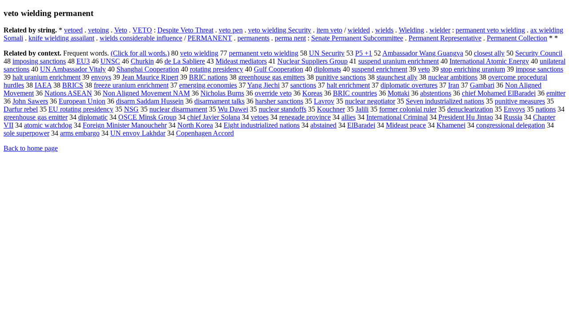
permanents (253, 38)
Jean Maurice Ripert (150, 77)
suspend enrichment (379, 69)
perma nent (290, 38)
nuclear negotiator (370, 101)
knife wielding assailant (61, 38)
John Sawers (30, 101)
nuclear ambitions (452, 77)
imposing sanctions (39, 61)
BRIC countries (355, 93)
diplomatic (93, 117)
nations (546, 109)
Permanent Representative (445, 38)
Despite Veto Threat (185, 30)
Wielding (411, 30)
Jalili (362, 109)
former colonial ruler (408, 109)
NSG (131, 109)
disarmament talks (219, 101)
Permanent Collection (517, 38)
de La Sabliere (184, 61)
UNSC (110, 61)
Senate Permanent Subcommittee (357, 38)
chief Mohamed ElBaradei (499, 93)
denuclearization (470, 109)
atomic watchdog (48, 125)
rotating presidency (216, 69)
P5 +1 (363, 53)
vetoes (259, 117)
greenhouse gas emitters (271, 77)
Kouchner (331, 109)
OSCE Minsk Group (147, 117)
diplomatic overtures (409, 85)
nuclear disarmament (178, 109)
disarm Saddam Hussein (150, 101)
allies (348, 117)
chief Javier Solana (213, 117)
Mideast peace (406, 125)
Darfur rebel (21, 109)
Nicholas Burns (222, 93)
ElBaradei (361, 125)
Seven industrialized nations (445, 101)
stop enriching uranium (473, 69)
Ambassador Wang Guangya (422, 53)
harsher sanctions (279, 101)
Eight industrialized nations (262, 125)
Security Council (538, 53)
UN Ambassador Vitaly (73, 69)
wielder (439, 30)
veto (424, 69)
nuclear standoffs (282, 109)
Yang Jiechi (263, 85)
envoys (101, 77)
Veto (120, 30)
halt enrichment (348, 85)
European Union (82, 101)
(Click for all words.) (140, 53)
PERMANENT (210, 38)
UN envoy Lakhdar (137, 133)
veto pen (231, 30)
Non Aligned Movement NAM (146, 93)
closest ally (489, 53)
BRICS (72, 85)
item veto (329, 30)
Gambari (482, 85)
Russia (513, 117)
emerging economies (208, 85)
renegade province (305, 117)
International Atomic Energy (489, 61)
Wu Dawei (233, 109)
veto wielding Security (279, 30)
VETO (142, 30)
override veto (273, 93)
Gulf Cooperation (278, 69)
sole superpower (26, 133)
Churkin (142, 61)
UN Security (327, 53)
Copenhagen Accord (205, 133)
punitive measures (520, 101)
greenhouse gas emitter (36, 117)
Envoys (514, 109)
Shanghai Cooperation (147, 69)
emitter (555, 93)
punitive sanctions (341, 77)
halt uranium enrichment (46, 77)
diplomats (327, 69)
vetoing (98, 30)
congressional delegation (510, 125)
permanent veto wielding (490, 30)
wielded (359, 30)
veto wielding (199, 53)
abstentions (435, 93)
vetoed (73, 30)
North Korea (195, 125)
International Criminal (397, 117)
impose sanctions (539, 69)
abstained (323, 125)
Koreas (312, 93)
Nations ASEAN (68, 93)
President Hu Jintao (465, 117)
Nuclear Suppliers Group (312, 61)
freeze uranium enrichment (131, 85)
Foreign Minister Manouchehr (125, 125)
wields (384, 30)
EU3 (83, 61)
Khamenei (451, 125)
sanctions (303, 85)
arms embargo (80, 133)
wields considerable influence (141, 38)
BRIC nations (208, 77)
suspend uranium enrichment (398, 61)
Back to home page (31, 148)
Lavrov (324, 101)
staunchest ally (397, 77)
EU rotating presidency (80, 109)
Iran (453, 85)
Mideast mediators (241, 61)
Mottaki (398, 93)
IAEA (43, 85)
